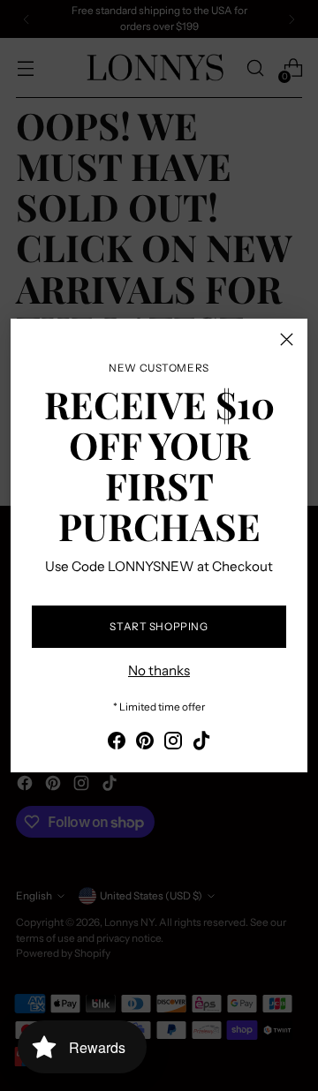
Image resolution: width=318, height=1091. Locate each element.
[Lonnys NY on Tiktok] (201, 743)
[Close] (286, 339)
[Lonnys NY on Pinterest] (144, 743)
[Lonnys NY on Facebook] (116, 743)
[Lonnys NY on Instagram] (173, 743)
